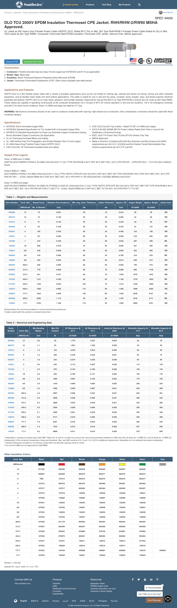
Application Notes (97, 583)
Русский (114, 600)
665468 (12, 212)
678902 (12, 274)
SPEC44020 (79, 12)
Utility (55, 586)
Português (102, 600)
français (55, 600)
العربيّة (65, 600)
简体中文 (34, 600)
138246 (12, 245)
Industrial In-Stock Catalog (101, 591)
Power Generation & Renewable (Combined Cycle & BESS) (47, 12)
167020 (12, 241)
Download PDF (12, 61)
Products (8, 12)
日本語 (82, 600)
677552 (12, 284)
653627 (12, 231)
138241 (12, 236)
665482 (12, 226)
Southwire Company (81, 605)
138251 (12, 250)
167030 (12, 279)
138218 (12, 288)
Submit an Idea (71, 4)
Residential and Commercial (64, 588)
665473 (12, 217)
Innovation (57, 591)
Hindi (74, 600)
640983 (12, 293)
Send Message (154, 600)
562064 (12, 255)
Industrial (17, 12)
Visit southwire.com (22, 583)
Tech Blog (106, 4)
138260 (12, 260)
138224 (12, 303)
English (23, 600)
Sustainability (58, 593)
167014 (12, 221)
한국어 (92, 600)
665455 (12, 264)
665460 (12, 269)
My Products (124, 4)
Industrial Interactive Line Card (103, 588)
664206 (12, 298)
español (45, 600)
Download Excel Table (33, 61)
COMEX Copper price (99, 586)
